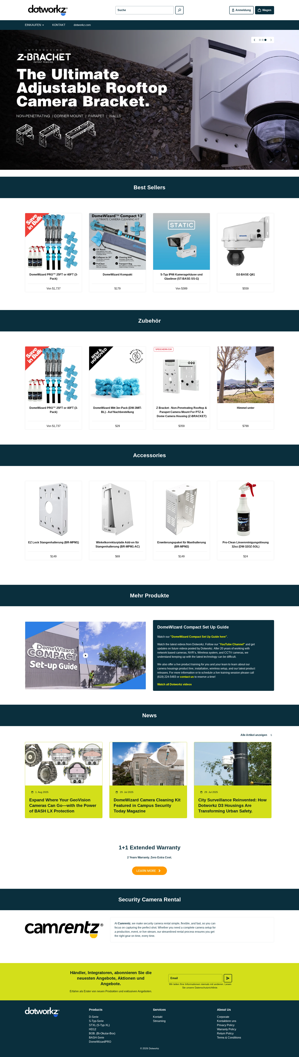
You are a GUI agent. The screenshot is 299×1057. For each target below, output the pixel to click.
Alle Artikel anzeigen (254, 735)
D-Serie (93, 1016)
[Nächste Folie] (271, 40)
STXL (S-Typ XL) (99, 1025)
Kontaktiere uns (226, 1021)
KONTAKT (58, 24)
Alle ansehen (149, 304)
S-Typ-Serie (96, 1021)
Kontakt (157, 1016)
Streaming (159, 1021)
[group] (149, 100)
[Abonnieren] (228, 978)
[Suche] (179, 10)
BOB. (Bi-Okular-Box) (102, 1033)
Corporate (223, 1016)
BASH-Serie (96, 1037)
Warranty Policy (226, 1029)
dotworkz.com (82, 24)
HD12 (92, 1029)
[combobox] (144, 10)
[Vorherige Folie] (254, 40)
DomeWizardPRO (100, 1041)
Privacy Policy (225, 1025)
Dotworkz (154, 1048)
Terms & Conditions (229, 1037)
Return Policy (225, 1033)
